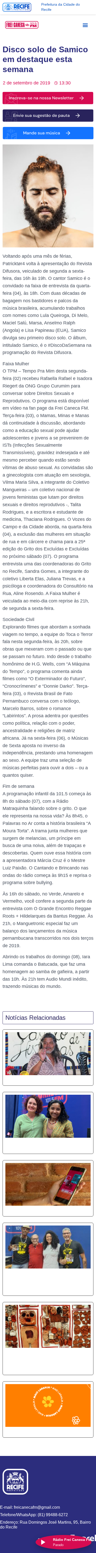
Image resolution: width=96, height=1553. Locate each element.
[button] (85, 25)
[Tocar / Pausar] (43, 1542)
